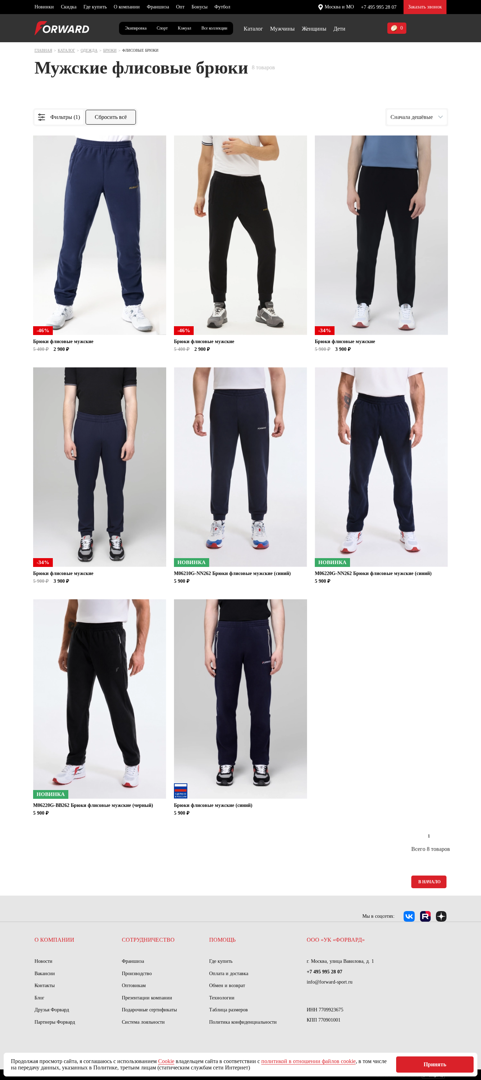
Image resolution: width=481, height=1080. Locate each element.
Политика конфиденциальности (243, 1022)
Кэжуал (184, 28)
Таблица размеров (228, 1009)
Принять (435, 1064)
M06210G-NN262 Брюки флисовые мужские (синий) (232, 573)
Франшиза (158, 7)
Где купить (95, 7)
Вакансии (45, 973)
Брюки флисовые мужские (63, 341)
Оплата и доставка (228, 973)
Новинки (44, 7)
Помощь (222, 940)
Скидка (68, 7)
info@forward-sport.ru (329, 982)
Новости (43, 961)
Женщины (314, 29)
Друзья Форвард (52, 1009)
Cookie (166, 1061)
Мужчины (282, 29)
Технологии (222, 997)
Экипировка (135, 28)
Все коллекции (214, 28)
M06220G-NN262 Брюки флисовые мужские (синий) (373, 573)
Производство (137, 973)
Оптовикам (134, 985)
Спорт (162, 28)
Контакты (45, 985)
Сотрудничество (148, 940)
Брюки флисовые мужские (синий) (213, 805)
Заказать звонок (425, 7)
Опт (180, 7)
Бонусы (199, 7)
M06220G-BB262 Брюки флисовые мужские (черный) (93, 805)
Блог (39, 997)
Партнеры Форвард (55, 1022)
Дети (339, 29)
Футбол (222, 7)
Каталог (253, 29)
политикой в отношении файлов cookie (308, 1061)
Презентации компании (147, 997)
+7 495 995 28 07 (378, 7)
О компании (127, 7)
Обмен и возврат (227, 985)
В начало (429, 881)
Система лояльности (143, 1022)
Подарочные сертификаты (149, 1009)
